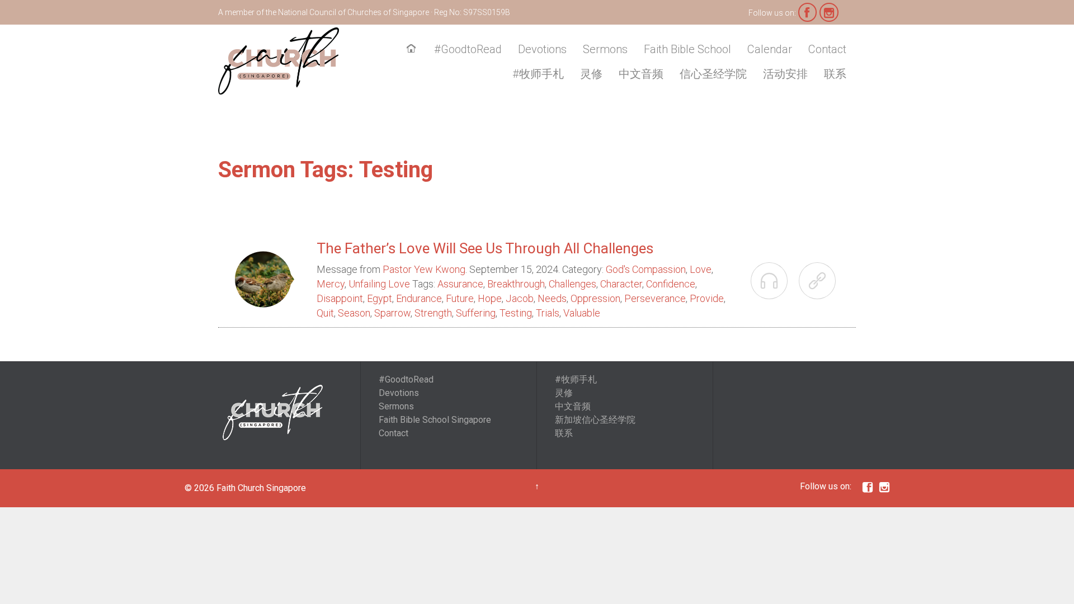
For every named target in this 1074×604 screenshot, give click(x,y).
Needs (552, 298)
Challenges (572, 284)
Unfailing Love (379, 284)
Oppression (595, 298)
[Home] (413, 49)
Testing (516, 313)
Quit (325, 313)
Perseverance (655, 298)
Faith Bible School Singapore (435, 419)
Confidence (670, 284)
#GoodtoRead (406, 379)
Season (354, 313)
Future (460, 298)
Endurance (419, 298)
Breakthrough (516, 284)
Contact (393, 433)
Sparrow (392, 313)
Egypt (379, 298)
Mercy (331, 284)
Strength (433, 313)
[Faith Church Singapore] (278, 61)
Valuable (581, 313)
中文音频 (573, 406)
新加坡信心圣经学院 (595, 419)
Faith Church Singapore (261, 488)
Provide (707, 298)
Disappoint (340, 298)
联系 (564, 433)
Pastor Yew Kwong (424, 269)
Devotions (399, 393)
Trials (547, 313)
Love (701, 269)
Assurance (460, 284)
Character (621, 284)
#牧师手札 (576, 379)
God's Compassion (646, 269)
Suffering (476, 313)
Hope (490, 298)
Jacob (520, 298)
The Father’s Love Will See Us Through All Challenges (485, 248)
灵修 (564, 393)
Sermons (396, 406)
